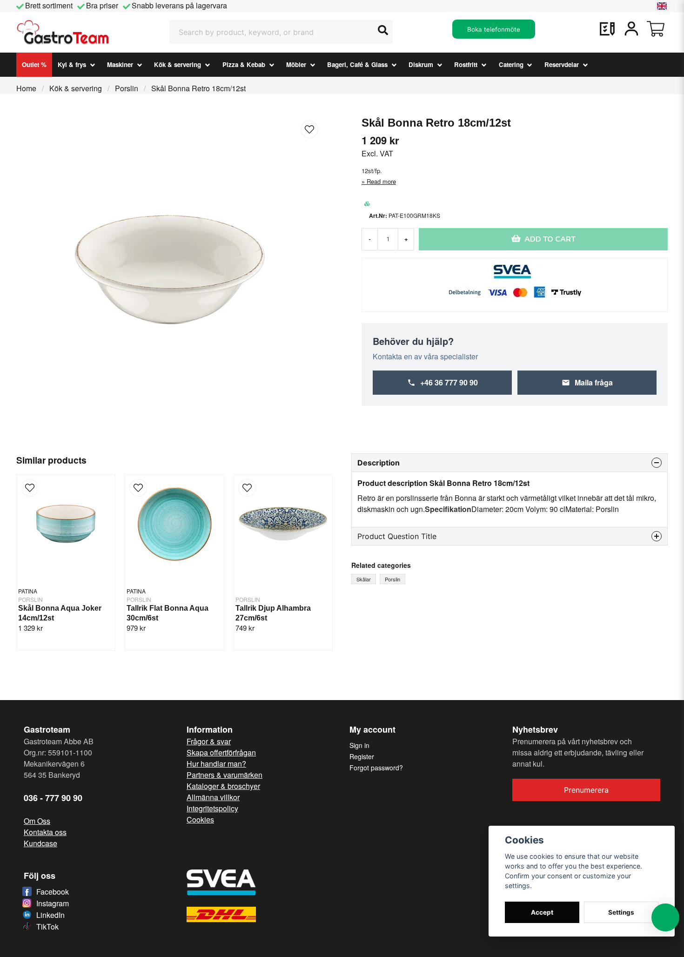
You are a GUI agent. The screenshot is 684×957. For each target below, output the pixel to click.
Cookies (200, 819)
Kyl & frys (72, 64)
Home (26, 88)
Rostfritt (465, 64)
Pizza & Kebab (243, 64)
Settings (621, 912)
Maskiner (120, 64)
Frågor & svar (209, 741)
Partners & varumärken (224, 774)
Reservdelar (561, 64)
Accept (542, 912)
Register (361, 756)
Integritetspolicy (212, 808)
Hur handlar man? (216, 763)
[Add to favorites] (607, 29)
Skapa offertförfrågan (221, 752)
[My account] (631, 29)
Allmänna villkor (213, 797)
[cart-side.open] (656, 29)
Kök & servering (177, 64)
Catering (511, 64)
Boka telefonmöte (493, 29)
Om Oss (37, 820)
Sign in (359, 745)
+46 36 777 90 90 (449, 382)
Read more (381, 181)
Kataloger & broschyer (223, 786)
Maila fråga (594, 382)
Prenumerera (586, 790)
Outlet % (34, 64)
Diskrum (421, 64)
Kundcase (40, 843)
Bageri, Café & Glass (357, 64)
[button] (662, 6)
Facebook (52, 891)
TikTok (47, 926)
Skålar (363, 579)
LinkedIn (50, 915)
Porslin (126, 88)
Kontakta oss (45, 832)
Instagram (52, 903)
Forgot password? (376, 767)
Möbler (296, 64)
